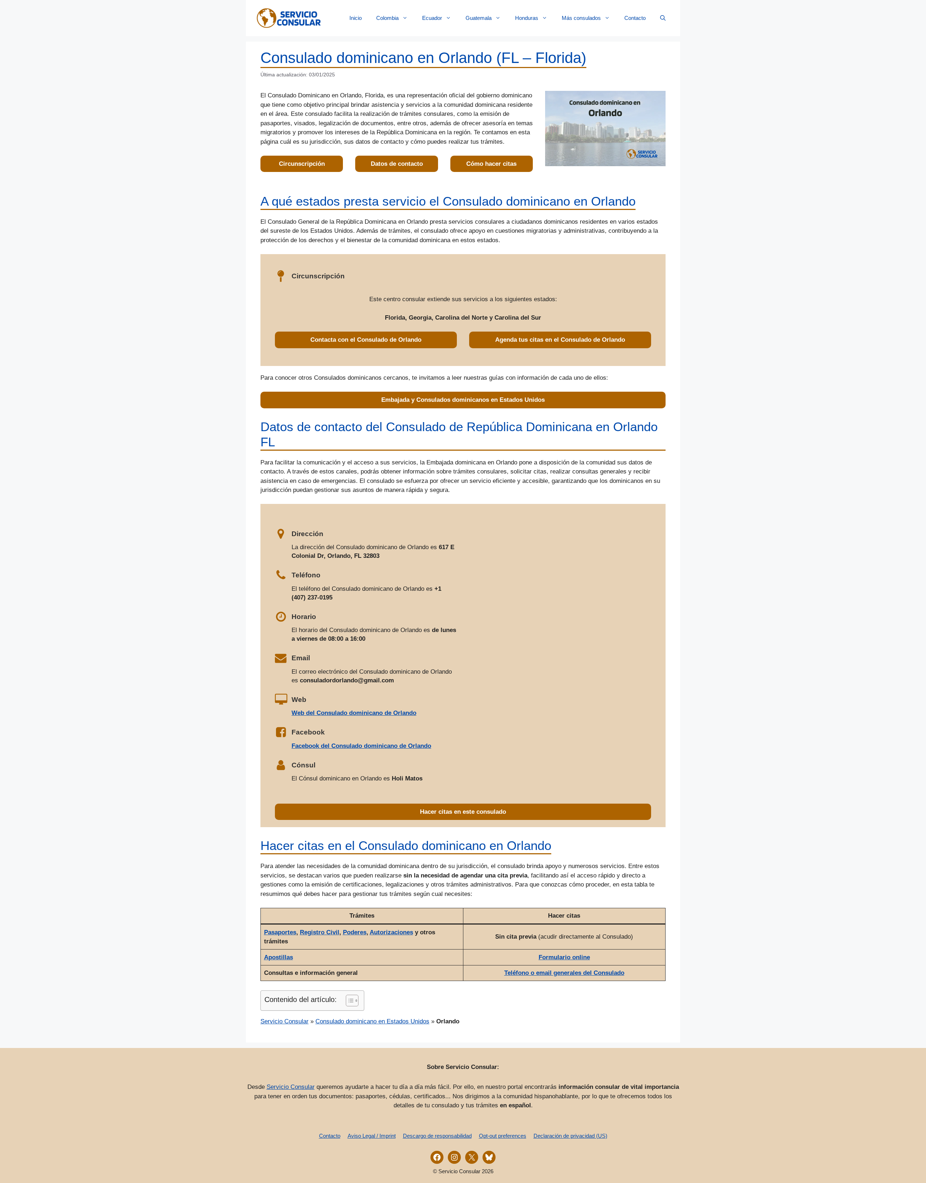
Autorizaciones (391, 932)
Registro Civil (319, 932)
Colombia (387, 18)
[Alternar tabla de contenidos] (348, 1000)
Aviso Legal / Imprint (372, 1136)
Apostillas (278, 957)
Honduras (526, 18)
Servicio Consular (284, 1021)
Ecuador (432, 18)
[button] (663, 18)
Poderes (354, 932)
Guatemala (479, 18)
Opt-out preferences (502, 1136)
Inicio (355, 18)
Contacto (635, 18)
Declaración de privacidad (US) (570, 1136)
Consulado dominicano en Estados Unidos (372, 1021)
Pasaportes (280, 932)
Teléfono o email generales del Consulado (564, 972)
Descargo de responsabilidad (437, 1136)
